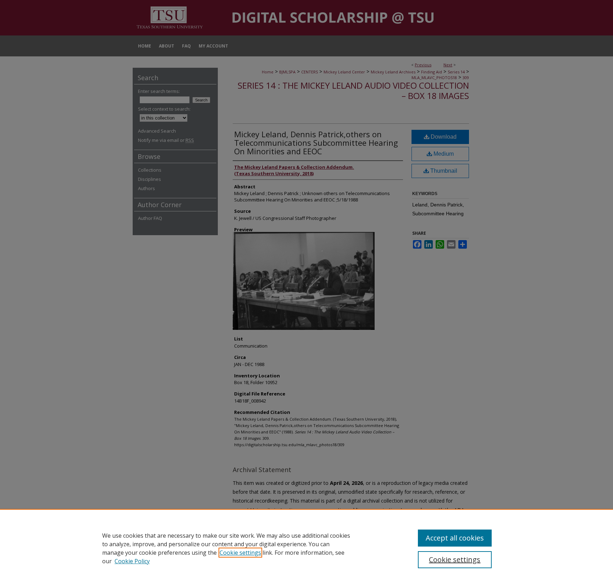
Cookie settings (240, 552)
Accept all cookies (455, 538)
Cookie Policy (132, 561)
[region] (306, 548)
